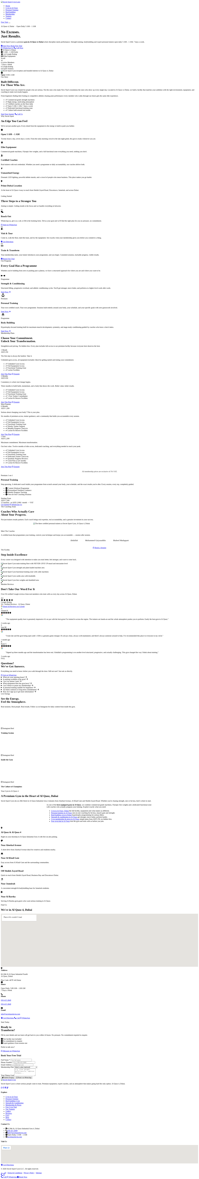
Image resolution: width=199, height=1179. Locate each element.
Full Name (5, 1060)
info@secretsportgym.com (10, 1014)
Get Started (5, 505)
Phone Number (7, 1062)
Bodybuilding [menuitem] (11, 12)
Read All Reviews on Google (14, 606)
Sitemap (39, 1173)
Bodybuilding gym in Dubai (61, 815)
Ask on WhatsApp (9, 675)
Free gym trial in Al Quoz (60, 821)
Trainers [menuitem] (8, 16)
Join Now (7, 46)
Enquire (16, 374)
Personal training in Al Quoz (61, 813)
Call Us (20, 114)
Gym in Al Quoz (12, 1097)
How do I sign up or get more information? (19, 692)
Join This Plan (6, 374)
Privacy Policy (29, 1173)
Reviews (9, 1113)
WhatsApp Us (8, 48)
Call (18, 1018)
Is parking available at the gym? (14, 679)
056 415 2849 (6, 1000)
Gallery (8, 1111)
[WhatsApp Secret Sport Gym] (4, 1175)
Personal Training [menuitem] (12, 10)
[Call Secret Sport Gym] (2, 1175)
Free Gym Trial (11, 1107)
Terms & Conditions (14, 1173)
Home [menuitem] (8, 6)
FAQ (7, 1115)
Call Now (19, 48)
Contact (8, 1120)
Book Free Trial (16, 46)
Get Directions (7, 242)
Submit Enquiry (8, 1077)
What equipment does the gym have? (16, 683)
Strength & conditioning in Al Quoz (64, 817)
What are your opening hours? (14, 677)
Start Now (5, 292)
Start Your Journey (7, 114)
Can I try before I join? (11, 681)
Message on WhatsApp (11, 1051)
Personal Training (12, 1099)
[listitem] (2, 1088)
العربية (3, 1173)
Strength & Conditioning (14, 1103)
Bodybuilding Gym (13, 1101)
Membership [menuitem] (10, 14)
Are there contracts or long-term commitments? (20, 690)
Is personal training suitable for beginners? (18, 688)
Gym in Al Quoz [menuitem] (12, 8)
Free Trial (4, 22)
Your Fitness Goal (7, 1075)
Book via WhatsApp (24, 1077)
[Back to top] (8, 1080)
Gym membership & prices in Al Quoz (65, 819)
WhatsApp (26, 1018)
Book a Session (100, 548)
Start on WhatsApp (10, 225)
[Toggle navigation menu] (9, 22)
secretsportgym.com (14, 1137)
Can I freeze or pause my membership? (17, 685)
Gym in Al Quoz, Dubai (60, 811)
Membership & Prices (13, 1105)
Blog (7, 1117)
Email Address (6, 1065)
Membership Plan (7, 1067)
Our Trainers (10, 1109)
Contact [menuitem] (8, 18)
